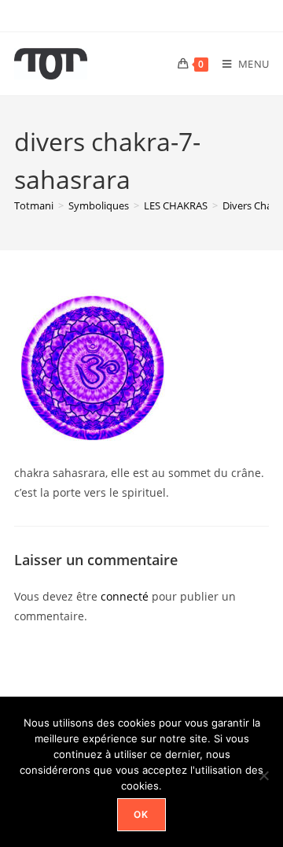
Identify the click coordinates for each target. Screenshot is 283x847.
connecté (125, 596)
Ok (141, 814)
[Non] (263, 775)
